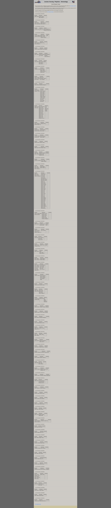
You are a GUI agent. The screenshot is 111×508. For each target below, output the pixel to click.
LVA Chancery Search (73, 5)
